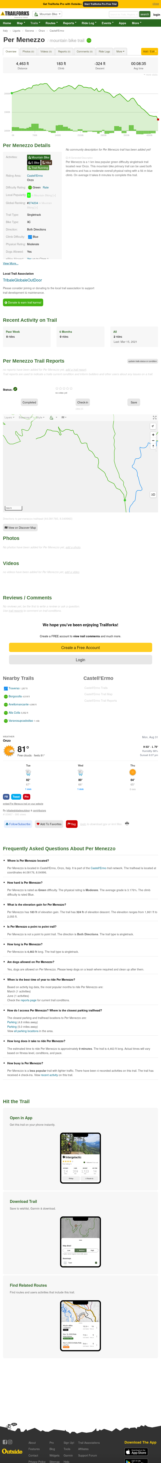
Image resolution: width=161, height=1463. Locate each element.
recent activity (49, 1075)
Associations (89, 1443)
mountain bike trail (67, 40)
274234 (33, 203)
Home (7, 23)
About (32, 1443)
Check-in (82, 402)
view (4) (79, 408)
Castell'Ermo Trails (96, 688)
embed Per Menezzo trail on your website (23, 803)
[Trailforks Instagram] (10, 1442)
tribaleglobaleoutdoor (18, 810)
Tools (67, 1449)
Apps (122, 23)
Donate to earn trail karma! (24, 302)
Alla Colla (14, 712)
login (156, 14)
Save (134, 402)
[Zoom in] (153, 435)
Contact (33, 1455)
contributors (39, 810)
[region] (80, 463)
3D (153, 494)
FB (6, 796)
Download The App (140, 1442)
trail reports (16, 611)
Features (34, 1449)
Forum (87, 1455)
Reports (68, 23)
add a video (72, 572)
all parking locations (26, 1031)
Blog (52, 1449)
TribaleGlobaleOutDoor (22, 280)
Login (80, 659)
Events (106, 23)
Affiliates (83, 1449)
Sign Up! (69, 1443)
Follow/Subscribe (19, 824)
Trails (34, 23)
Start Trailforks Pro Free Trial (100, 4)
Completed (29, 402)
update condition (142, 361)
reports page (29, 1000)
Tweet (16, 796)
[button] (80, 1149)
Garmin (68, 1455)
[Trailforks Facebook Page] (5, 1442)
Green (40, 187)
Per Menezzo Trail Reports (33, 361)
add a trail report (76, 369)
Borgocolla (15, 696)
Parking (12, 1022)
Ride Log (88, 23)
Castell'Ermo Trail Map (98, 694)
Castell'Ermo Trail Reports (100, 700)
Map (20, 23)
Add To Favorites (50, 824)
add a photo (73, 547)
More (135, 23)
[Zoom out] (153, 440)
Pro (51, 1443)
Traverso (14, 688)
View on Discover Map (21, 527)
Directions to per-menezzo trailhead (23, 518)
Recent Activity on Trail (30, 320)
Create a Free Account (80, 647)
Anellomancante (19, 704)
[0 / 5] (64, 388)
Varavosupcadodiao (21, 720)
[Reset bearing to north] (153, 446)
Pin (27, 796)
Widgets (54, 1455)
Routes (50, 23)
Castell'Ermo (35, 175)
